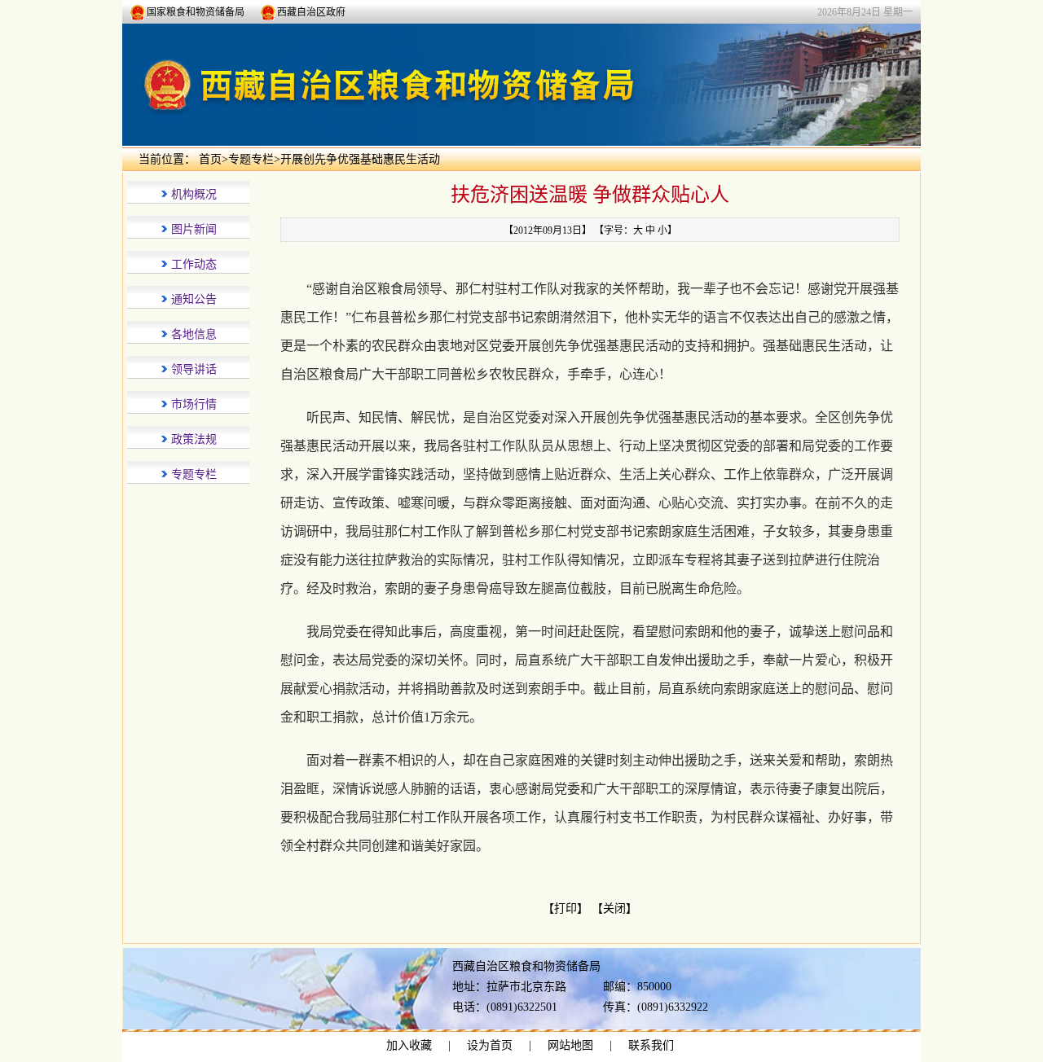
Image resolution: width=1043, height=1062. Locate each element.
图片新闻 (194, 229)
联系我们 (651, 1045)
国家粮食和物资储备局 (195, 12)
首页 (210, 159)
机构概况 (194, 194)
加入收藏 (409, 1045)
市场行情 (194, 404)
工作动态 (194, 264)
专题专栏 (251, 159)
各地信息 (194, 334)
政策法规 (194, 439)
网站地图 (570, 1045)
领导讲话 (194, 369)
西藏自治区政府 (311, 12)
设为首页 (490, 1045)
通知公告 (194, 299)
